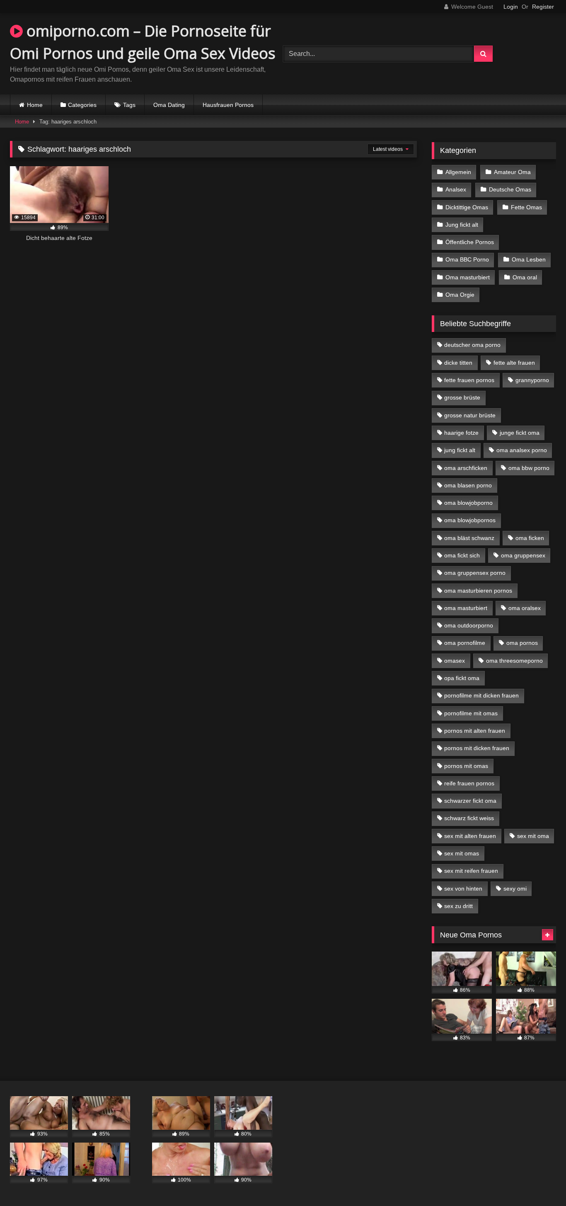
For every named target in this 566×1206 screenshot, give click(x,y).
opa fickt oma (461, 678)
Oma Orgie (459, 294)
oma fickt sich (462, 555)
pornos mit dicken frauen (476, 748)
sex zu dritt (458, 906)
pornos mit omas (466, 766)
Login (510, 6)
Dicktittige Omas (466, 207)
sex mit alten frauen (470, 836)
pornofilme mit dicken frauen (481, 695)
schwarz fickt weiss (469, 818)
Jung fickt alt (461, 224)
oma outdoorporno (468, 625)
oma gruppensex (523, 555)
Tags (129, 105)
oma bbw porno (528, 468)
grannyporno (532, 380)
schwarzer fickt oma (470, 800)
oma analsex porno (521, 450)
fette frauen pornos (469, 380)
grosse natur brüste (470, 415)
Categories (82, 105)
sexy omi (515, 888)
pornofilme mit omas (471, 713)
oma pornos (522, 642)
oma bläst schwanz (469, 538)
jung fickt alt (459, 450)
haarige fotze (461, 432)
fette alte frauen (514, 362)
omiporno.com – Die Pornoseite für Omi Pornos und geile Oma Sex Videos (143, 42)
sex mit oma (533, 836)
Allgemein (458, 172)
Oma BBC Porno (467, 259)
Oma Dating (169, 105)
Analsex (455, 189)
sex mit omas (461, 853)
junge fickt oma (519, 432)
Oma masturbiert (467, 277)
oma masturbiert (465, 608)
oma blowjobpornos (470, 520)
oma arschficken (465, 468)
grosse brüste (462, 397)
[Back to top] (540, 1181)
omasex (454, 660)
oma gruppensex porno (475, 572)
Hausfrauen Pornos (228, 105)
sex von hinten (463, 888)
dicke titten (458, 362)
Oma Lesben (529, 259)
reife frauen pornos (469, 783)
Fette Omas (526, 207)
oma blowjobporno (468, 502)
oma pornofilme (464, 642)
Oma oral (525, 277)
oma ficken (529, 538)
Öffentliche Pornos (469, 242)
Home (35, 105)
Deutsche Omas (510, 189)
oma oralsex (524, 608)
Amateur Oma (512, 172)
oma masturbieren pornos (478, 590)
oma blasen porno (468, 485)
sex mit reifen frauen (471, 870)
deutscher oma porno (472, 344)
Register (543, 6)
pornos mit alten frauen (474, 730)
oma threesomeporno (514, 660)
